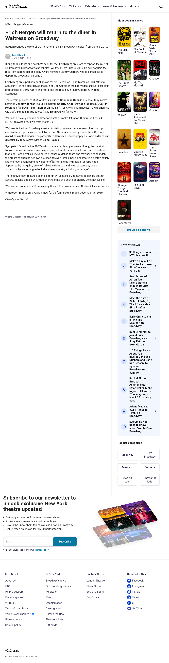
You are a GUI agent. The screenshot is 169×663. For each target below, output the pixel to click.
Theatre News (20, 19)
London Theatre (95, 580)
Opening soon (54, 602)
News (32, 19)
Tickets (74, 6)
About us (10, 580)
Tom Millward (18, 55)
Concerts (150, 467)
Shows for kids (150, 479)
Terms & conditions (16, 608)
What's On (57, 6)
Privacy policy (13, 619)
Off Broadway (150, 454)
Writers (9, 602)
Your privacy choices (17, 614)
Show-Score (93, 586)
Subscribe (65, 541)
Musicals (127, 467)
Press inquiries (14, 597)
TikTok (136, 591)
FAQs (8, 586)
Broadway (127, 454)
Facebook (138, 580)
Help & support (14, 591)
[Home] (16, 6)
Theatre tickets (55, 619)
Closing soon (127, 479)
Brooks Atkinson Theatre (74, 118)
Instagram (138, 586)
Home (8, 19)
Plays (49, 597)
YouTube (137, 608)
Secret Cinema (95, 591)
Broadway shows (56, 580)
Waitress (56, 68)
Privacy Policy (42, 550)
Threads (137, 597)
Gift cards (51, 625)
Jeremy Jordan (69, 71)
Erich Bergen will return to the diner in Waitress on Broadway (66, 19)
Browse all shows (138, 229)
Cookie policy (13, 625)
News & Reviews (112, 6)
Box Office (92, 597)
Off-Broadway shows (58, 586)
